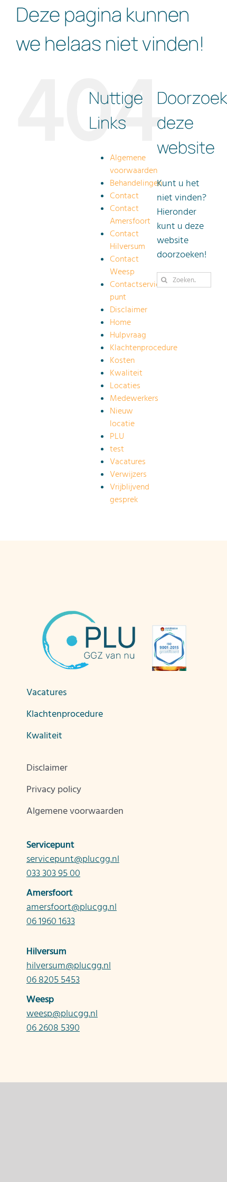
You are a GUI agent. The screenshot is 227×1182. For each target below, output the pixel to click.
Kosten (122, 360)
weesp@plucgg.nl (62, 1013)
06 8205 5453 (53, 979)
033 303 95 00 (53, 873)
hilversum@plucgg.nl (68, 965)
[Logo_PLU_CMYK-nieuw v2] (55, 12)
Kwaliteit (126, 373)
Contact (124, 195)
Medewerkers (134, 398)
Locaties (125, 385)
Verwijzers (128, 474)
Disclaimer (128, 309)
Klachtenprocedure (143, 347)
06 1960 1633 (50, 921)
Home (120, 322)
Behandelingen (136, 183)
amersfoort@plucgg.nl (71, 907)
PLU (117, 436)
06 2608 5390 (53, 1027)
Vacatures (128, 461)
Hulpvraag (128, 335)
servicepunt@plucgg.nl (72, 859)
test (117, 449)
